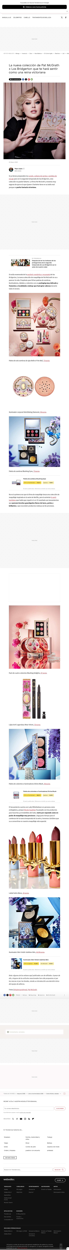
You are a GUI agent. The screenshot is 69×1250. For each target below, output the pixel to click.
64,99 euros (40, 952)
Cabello (27, 17)
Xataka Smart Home (8, 1198)
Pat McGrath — (47, 963)
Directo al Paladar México (46, 1231)
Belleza (25, 995)
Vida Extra (19, 1192)
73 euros (46, 361)
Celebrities (17, 17)
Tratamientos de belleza (41, 17)
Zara (30, 53)
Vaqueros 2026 (21, 1093)
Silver (27, 1143)
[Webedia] (9, 1179)
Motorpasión (57, 1189)
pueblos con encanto (33, 1150)
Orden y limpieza (9, 1150)
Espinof (31, 1192)
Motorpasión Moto (59, 1192)
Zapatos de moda (53, 1147)
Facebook (66, 17)
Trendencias (7, 1214)
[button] (19, 169)
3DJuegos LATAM (21, 1231)
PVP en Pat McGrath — (32, 482)
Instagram (25, 1118)
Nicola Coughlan (30, 810)
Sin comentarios (16, 79)
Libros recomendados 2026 (36, 1093)
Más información (22, 1248)
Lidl (63, 53)
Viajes (6, 1143)
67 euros (44, 673)
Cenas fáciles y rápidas (52, 1093)
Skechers (57, 53)
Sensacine (32, 1189)
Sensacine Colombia (32, 1234)
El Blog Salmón (20, 1214)
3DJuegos (19, 1189)
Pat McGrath (32, 990)
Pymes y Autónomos (19, 1217)
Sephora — (48, 482)
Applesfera (7, 1195)
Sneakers (7, 1137)
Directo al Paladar (46, 1189)
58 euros (43, 412)
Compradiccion (8, 1219)
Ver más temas (10, 1157)
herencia (24, 53)
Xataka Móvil (8, 1192)
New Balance (38, 53)
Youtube (21, 1118)
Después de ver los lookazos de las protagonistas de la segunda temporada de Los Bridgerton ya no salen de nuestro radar (44, 264)
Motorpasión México (57, 1231)
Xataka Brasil (7, 1234)
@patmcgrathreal (20, 990)
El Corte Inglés (48, 53)
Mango (17, 53)
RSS (29, 1118)
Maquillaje (6, 17)
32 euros (37, 725)
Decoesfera (7, 1216)
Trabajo (49, 1137)
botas (6, 1147)
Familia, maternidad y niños (33, 1138)
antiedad (50, 1150)
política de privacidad (25, 1112)
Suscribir (60, 1108)
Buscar (58, 1169)
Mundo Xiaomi (8, 1202)
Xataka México (8, 1231)
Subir (59, 1180)
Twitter (62, 17)
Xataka (6, 1189)
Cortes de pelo (31, 1147)
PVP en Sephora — (31, 963)
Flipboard (29, 79)
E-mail (32, 79)
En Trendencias (36, 258)
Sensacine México (34, 1231)
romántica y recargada (38, 274)
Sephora (41, 995)
